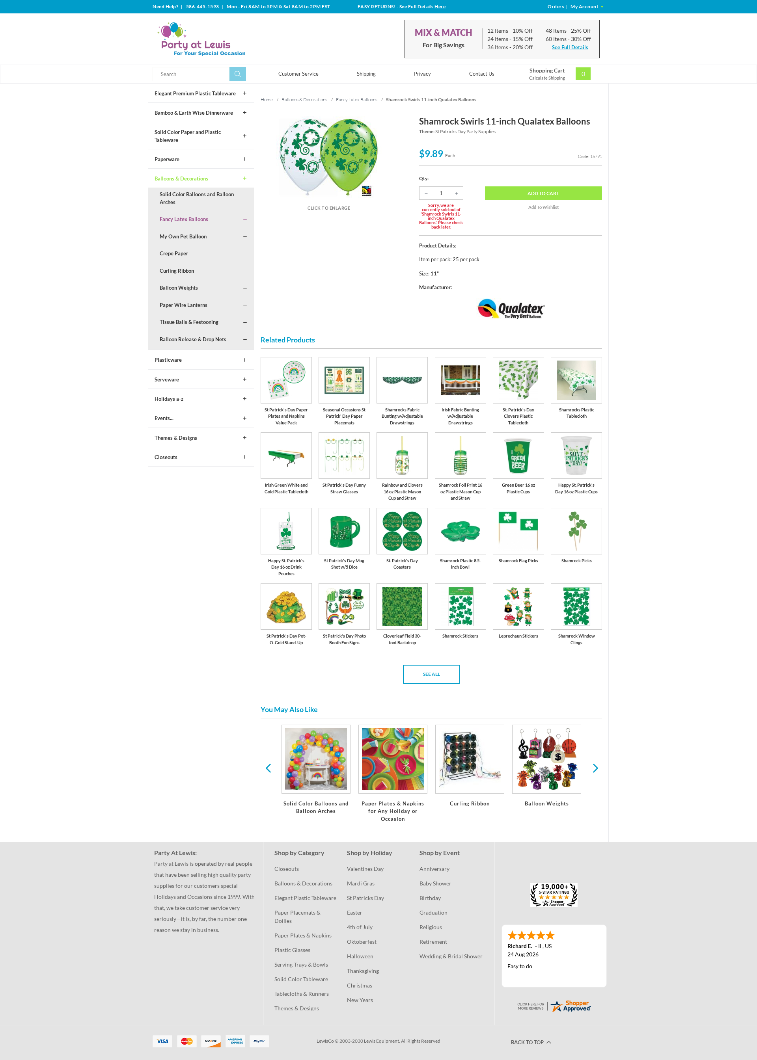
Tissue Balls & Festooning (189, 322)
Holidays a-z (169, 399)
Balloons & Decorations (181, 178)
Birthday (430, 897)
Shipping (366, 74)
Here (440, 6)
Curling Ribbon (177, 271)
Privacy (422, 74)
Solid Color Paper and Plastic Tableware (188, 136)
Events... (164, 418)
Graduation (433, 912)
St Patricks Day (365, 897)
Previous (268, 767)
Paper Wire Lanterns (183, 305)
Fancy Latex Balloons (184, 219)
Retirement (433, 941)
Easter (354, 912)
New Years (360, 1000)
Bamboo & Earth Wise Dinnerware (194, 113)
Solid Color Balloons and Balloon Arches (197, 198)
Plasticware (168, 360)
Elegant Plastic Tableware (305, 897)
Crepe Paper (174, 253)
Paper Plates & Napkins (303, 935)
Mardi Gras (361, 883)
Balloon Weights (179, 288)
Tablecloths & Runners (301, 993)
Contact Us (481, 74)
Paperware (167, 159)
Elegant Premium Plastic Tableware (195, 93)
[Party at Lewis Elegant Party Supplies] (220, 39)
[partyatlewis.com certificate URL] (554, 1005)
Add (543, 193)
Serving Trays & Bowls (301, 964)
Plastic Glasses (292, 950)
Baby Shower (435, 883)
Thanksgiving (363, 970)
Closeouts (166, 457)
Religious (431, 927)
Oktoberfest (362, 941)
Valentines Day (365, 868)
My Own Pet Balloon (183, 236)
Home (267, 99)
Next (594, 767)
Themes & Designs (176, 438)
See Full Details (570, 47)
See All (431, 674)
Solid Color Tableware (301, 979)
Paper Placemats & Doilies (298, 916)
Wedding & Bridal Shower (451, 956)
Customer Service (298, 74)
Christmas (359, 985)
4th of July (360, 927)
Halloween (360, 956)
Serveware (167, 379)
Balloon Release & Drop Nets (193, 339)
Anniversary (434, 868)
